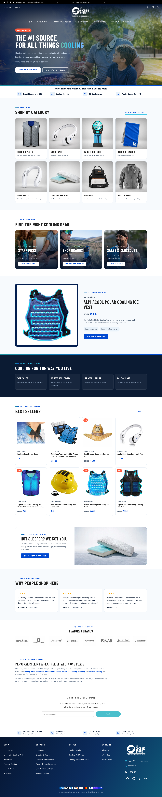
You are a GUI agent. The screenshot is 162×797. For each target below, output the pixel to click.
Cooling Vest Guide (76, 755)
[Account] (148, 7)
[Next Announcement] (104, 2)
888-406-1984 (20, 2)
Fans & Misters (81, 22)
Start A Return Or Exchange (46, 769)
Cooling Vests (43, 22)
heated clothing (95, 671)
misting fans (50, 671)
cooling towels (61, 671)
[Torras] (89, 641)
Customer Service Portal (45, 759)
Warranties (106, 755)
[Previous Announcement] (57, 2)
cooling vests (29, 671)
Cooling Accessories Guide (79, 759)
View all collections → (136, 113)
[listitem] (81, 2)
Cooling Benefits (75, 750)
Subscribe (108, 714)
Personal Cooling (62, 22)
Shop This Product (96, 337)
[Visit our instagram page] (7, 2)
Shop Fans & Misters (55, 70)
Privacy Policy (107, 759)
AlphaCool (8, 773)
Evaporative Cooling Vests (13, 755)
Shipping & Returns (43, 755)
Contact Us (40, 750)
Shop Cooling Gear (28, 70)
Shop (31, 22)
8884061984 (133, 765)
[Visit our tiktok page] (10, 2)
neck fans (40, 671)
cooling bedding (78, 671)
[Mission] (72, 641)
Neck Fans (8, 759)
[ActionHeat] (123, 641)
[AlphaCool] (22, 641)
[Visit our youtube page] (13, 2)
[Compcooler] (38, 641)
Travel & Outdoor (100, 22)
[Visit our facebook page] (4, 2)
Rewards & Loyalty (42, 773)
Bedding (115, 22)
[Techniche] (140, 641)
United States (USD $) (11, 7)
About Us (105, 750)
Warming (127, 22)
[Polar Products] (106, 641)
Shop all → (142, 412)
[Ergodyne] (55, 641)
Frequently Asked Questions (46, 764)
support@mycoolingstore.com (35, 2)
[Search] (157, 7)
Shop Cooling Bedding (35, 556)
